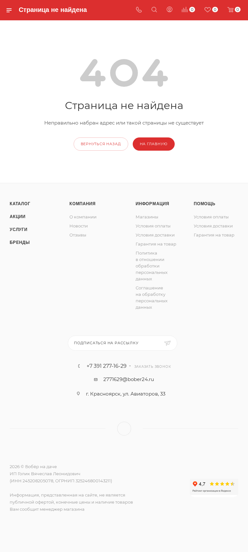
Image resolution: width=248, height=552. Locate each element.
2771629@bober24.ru (128, 379)
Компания (82, 203)
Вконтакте (124, 429)
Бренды (20, 242)
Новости (78, 225)
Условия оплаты (153, 225)
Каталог (20, 203)
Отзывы (77, 234)
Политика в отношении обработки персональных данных (152, 265)
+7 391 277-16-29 (107, 366)
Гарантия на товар (156, 243)
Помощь (204, 203)
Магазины (147, 216)
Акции (18, 216)
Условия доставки (155, 234)
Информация (152, 203)
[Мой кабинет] (169, 10)
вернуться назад (101, 144)
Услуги (18, 229)
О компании (83, 216)
